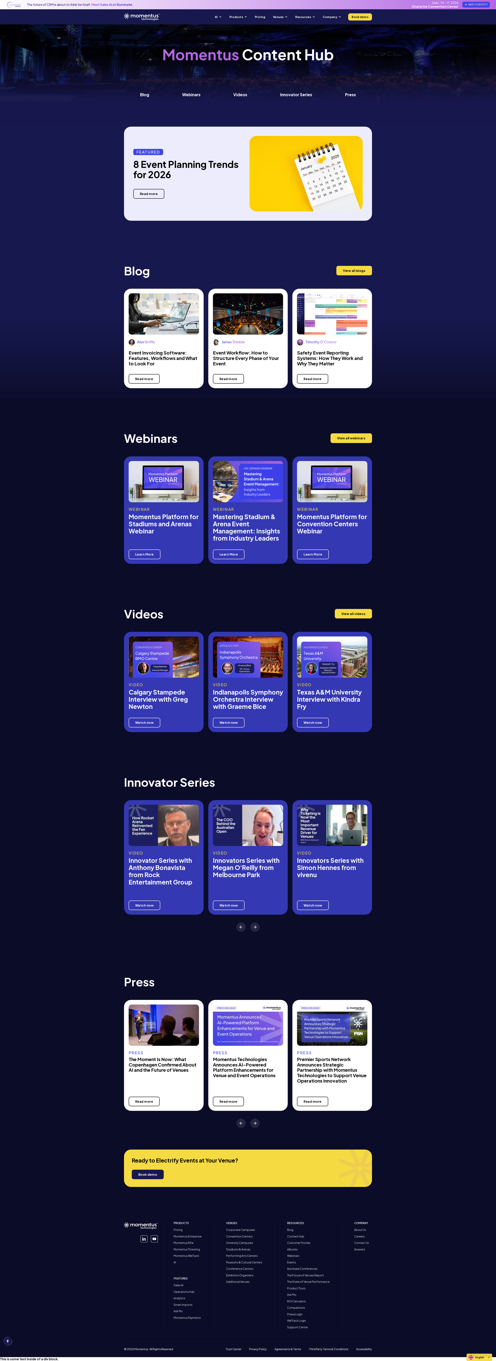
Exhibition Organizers (239, 1275)
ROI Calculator (296, 1301)
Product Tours (296, 1288)
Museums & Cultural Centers (244, 1262)
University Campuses (239, 1242)
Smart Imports (183, 1304)
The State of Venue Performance (308, 1281)
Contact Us (361, 1242)
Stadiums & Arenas (238, 1249)
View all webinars (351, 438)
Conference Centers (239, 1268)
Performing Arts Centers (242, 1255)
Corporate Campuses (240, 1229)
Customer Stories (298, 1242)
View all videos (353, 614)
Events (291, 1262)
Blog (144, 94)
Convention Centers (239, 1236)
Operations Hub (184, 1291)
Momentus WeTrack (186, 1255)
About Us (360, 1229)
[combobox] (479, 1357)
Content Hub (295, 1236)
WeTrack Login (296, 1320)
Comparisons (296, 1307)
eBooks (292, 1249)
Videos (240, 94)
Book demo (360, 17)
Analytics (179, 1298)
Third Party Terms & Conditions (328, 1349)
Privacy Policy (258, 1349)
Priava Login (294, 1314)
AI (175, 1262)
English (479, 1357)
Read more (149, 194)
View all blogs (354, 271)
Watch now (144, 722)
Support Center (297, 1327)
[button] (218, 17)
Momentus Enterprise (188, 1236)
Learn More (144, 554)
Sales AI (178, 1285)
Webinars (191, 94)
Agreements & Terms (288, 1349)
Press (350, 94)
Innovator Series (296, 94)
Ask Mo (178, 1311)
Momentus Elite (184, 1242)
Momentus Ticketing (187, 1249)
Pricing (178, 1229)
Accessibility (364, 1349)
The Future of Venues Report (305, 1275)
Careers (359, 1236)
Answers (359, 1249)
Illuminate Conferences (302, 1268)
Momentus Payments (187, 1317)
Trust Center (233, 1349)
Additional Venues (238, 1281)
